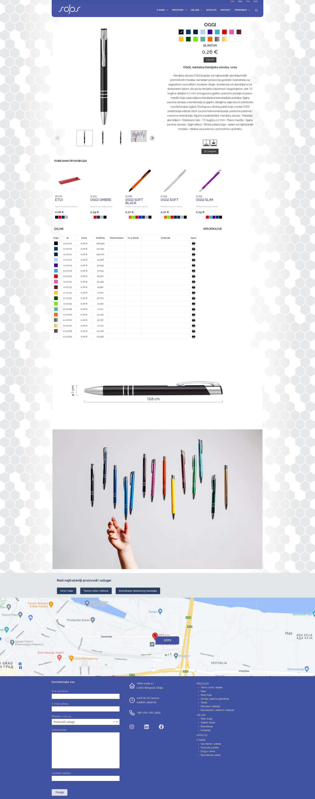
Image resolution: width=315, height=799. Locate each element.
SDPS (167, 640)
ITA (248, 1)
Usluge (195, 10)
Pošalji (60, 792)
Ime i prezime (60, 691)
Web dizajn (207, 718)
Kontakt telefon (61, 773)
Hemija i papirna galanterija (215, 698)
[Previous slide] (57, 138)
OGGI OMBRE (100, 200)
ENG (240, 1)
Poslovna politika (210, 747)
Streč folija (206, 695)
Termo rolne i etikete (96, 590)
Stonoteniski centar (211, 755)
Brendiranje (207, 726)
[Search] (256, 10)
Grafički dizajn (208, 722)
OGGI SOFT (169, 200)
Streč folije (66, 590)
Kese (203, 691)
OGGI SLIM (204, 200)
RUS (256, 1)
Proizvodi (177, 10)
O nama (161, 10)
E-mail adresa (61, 703)
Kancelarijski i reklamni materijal (217, 710)
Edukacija (205, 730)
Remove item (114, 722)
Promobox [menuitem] (241, 10)
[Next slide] (152, 138)
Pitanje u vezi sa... (62, 716)
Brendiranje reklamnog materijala (138, 590)
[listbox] (86, 722)
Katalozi (211, 10)
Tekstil (204, 702)
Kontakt (225, 10)
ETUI (59, 200)
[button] (84, 138)
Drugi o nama (208, 751)
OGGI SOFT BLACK (134, 201)
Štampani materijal (210, 706)
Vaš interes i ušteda (211, 744)
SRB (232, 1)
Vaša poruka (60, 729)
